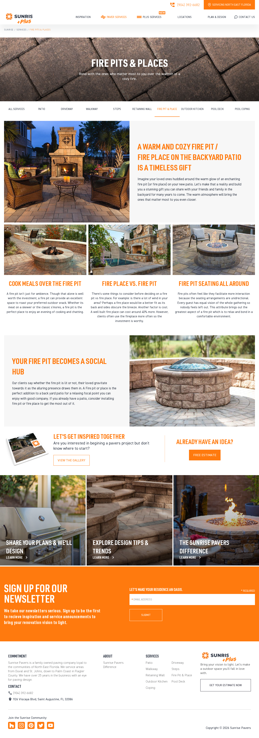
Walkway (92, 109)
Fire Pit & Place (167, 109)
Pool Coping (242, 109)
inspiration (83, 17)
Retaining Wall (142, 109)
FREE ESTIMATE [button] (204, 455)
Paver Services (117, 17)
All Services (16, 109)
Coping (150, 688)
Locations (185, 17)
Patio (41, 109)
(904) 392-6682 (188, 4)
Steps (117, 109)
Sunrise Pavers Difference (113, 665)
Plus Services (152, 17)
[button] (225, 685)
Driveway (67, 109)
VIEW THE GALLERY (71, 460)
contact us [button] (247, 17)
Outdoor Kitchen (192, 109)
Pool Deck (217, 109)
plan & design (217, 17)
